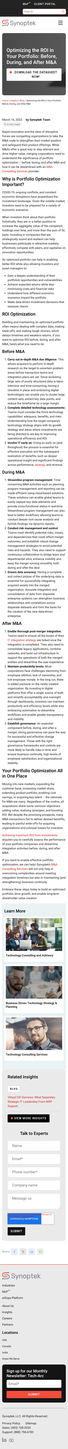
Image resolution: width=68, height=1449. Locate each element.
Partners (7, 1324)
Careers (7, 1318)
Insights (14, 100)
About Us (8, 1306)
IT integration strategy (22, 640)
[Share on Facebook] (14, 1251)
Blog (22, 100)
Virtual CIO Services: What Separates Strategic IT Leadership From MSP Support (31, 1101)
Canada (6, 1346)
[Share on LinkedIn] (31, 1251)
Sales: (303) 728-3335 (16, 1428)
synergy (40, 465)
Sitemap (30, 1423)
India (5, 1352)
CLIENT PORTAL (45, 4)
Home (5, 100)
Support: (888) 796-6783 (18, 1432)
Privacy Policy (11, 1423)
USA (4, 1340)
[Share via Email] (40, 1251)
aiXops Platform (12, 1298)
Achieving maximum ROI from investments (29, 835)
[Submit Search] (63, 11)
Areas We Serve (10, 1359)
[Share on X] (23, 1251)
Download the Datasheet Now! (36, 74)
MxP (26, 4)
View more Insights (30, 1118)
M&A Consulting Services (27, 169)
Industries (8, 1285)
